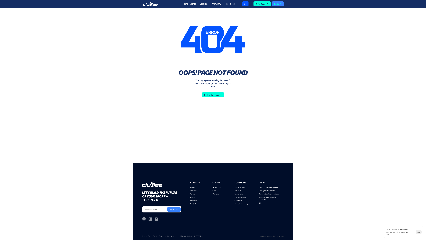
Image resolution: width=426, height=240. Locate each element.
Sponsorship (239, 194)
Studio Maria (279, 236)
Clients (216, 182)
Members (215, 194)
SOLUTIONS (240, 182)
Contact (193, 204)
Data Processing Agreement (268, 187)
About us (193, 191)
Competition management (244, 204)
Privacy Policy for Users (267, 191)
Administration (240, 187)
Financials (238, 191)
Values (192, 194)
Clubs (214, 191)
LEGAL (262, 182)
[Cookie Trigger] (260, 203)
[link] (161, 184)
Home (192, 187)
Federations (216, 187)
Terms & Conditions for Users (269, 194)
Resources (193, 200)
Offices (192, 197)
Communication (240, 197)
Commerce (238, 200)
